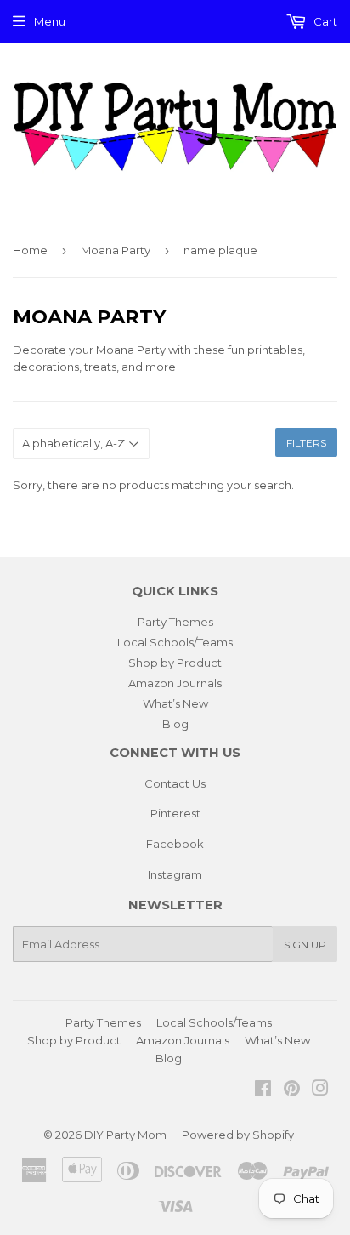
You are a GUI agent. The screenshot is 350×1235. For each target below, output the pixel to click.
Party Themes (175, 622)
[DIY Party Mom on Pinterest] (292, 1090)
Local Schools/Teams (175, 642)
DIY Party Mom (125, 1134)
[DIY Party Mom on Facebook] (263, 1090)
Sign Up (305, 944)
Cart (324, 21)
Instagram (175, 874)
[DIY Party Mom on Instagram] (320, 1090)
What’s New (175, 703)
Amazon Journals (175, 683)
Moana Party (115, 250)
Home (30, 250)
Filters (306, 442)
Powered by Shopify (238, 1134)
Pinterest (175, 813)
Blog (175, 724)
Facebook (175, 844)
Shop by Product (175, 662)
